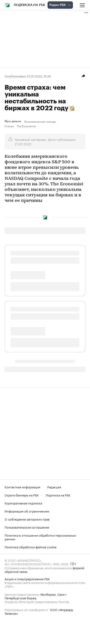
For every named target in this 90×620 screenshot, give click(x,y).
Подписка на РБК (58, 495)
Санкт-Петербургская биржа (36, 596)
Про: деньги (13, 121)
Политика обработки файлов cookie (31, 546)
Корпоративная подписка (23, 503)
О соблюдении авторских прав (27, 519)
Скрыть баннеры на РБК (22, 495)
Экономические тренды (40, 121)
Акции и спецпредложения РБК (27, 578)
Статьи (9, 126)
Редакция (54, 486)
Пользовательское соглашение (27, 527)
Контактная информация (22, 486)
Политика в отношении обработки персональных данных (40, 537)
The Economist (26, 126)
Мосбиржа (48, 594)
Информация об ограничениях (27, 511)
